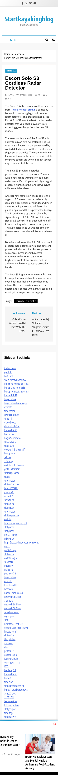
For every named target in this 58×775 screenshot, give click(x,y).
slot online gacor (12, 484)
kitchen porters (11, 705)
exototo (8, 407)
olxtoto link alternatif (14, 449)
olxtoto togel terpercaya (16, 627)
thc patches (9, 639)
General (11, 70)
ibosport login (11, 658)
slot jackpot (21, 523)
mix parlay (9, 538)
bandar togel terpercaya (16, 689)
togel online (10, 399)
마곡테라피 (10, 441)
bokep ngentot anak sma (16, 383)
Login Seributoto (12, 438)
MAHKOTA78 (11, 488)
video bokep (10, 422)
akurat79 (8, 600)
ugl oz (7, 546)
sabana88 (9, 562)
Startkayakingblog (29, 19)
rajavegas (9, 616)
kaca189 (8, 678)
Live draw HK (10, 585)
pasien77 (8, 565)
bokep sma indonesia (14, 387)
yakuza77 (8, 643)
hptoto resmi (10, 631)
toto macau (9, 411)
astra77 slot (9, 693)
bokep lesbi (9, 453)
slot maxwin (10, 716)
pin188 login (10, 550)
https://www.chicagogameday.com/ (21, 542)
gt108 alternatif (11, 469)
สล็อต (7, 457)
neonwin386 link (12, 596)
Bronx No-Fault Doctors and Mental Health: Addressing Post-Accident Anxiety (40, 762)
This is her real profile (26, 301)
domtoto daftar (11, 426)
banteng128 (10, 670)
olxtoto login (10, 558)
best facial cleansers (13, 623)
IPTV (6, 666)
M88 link (8, 376)
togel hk (8, 418)
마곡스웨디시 (12, 662)
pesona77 (9, 651)
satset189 (9, 500)
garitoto (8, 372)
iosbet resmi (10, 368)
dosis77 (8, 647)
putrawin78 (10, 573)
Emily (11, 94)
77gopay (8, 461)
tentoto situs (10, 701)
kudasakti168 (10, 395)
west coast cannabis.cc (15, 380)
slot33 (7, 476)
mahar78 (8, 569)
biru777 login (10, 534)
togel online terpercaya (15, 403)
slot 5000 (9, 445)
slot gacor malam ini (14, 685)
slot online (9, 503)
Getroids (8, 589)
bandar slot (9, 434)
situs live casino (11, 612)
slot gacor (9, 507)
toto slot (8, 682)
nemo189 (9, 496)
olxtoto (7, 519)
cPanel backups (11, 414)
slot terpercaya (11, 472)
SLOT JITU (9, 697)
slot (6, 620)
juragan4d (9, 492)
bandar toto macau (13, 592)
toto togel (9, 713)
